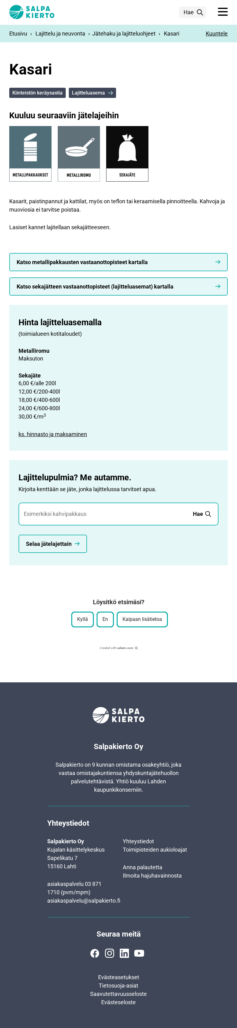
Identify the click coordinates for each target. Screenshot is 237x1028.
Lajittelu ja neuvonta (60, 33)
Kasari (171, 33)
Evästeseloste (118, 1002)
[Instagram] (109, 953)
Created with (116, 648)
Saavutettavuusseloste (118, 994)
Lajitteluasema (88, 93)
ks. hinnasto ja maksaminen (53, 434)
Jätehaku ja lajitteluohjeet (124, 33)
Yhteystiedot (138, 841)
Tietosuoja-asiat (118, 985)
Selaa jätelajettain (49, 544)
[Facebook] (94, 953)
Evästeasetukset (118, 977)
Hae (189, 12)
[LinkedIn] (124, 953)
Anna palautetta (142, 867)
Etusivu (18, 33)
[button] (223, 12)
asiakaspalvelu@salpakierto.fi (83, 900)
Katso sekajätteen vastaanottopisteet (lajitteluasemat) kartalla (95, 286)
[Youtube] (139, 953)
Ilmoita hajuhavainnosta (152, 875)
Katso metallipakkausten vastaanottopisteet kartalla (82, 262)
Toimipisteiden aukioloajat (155, 849)
